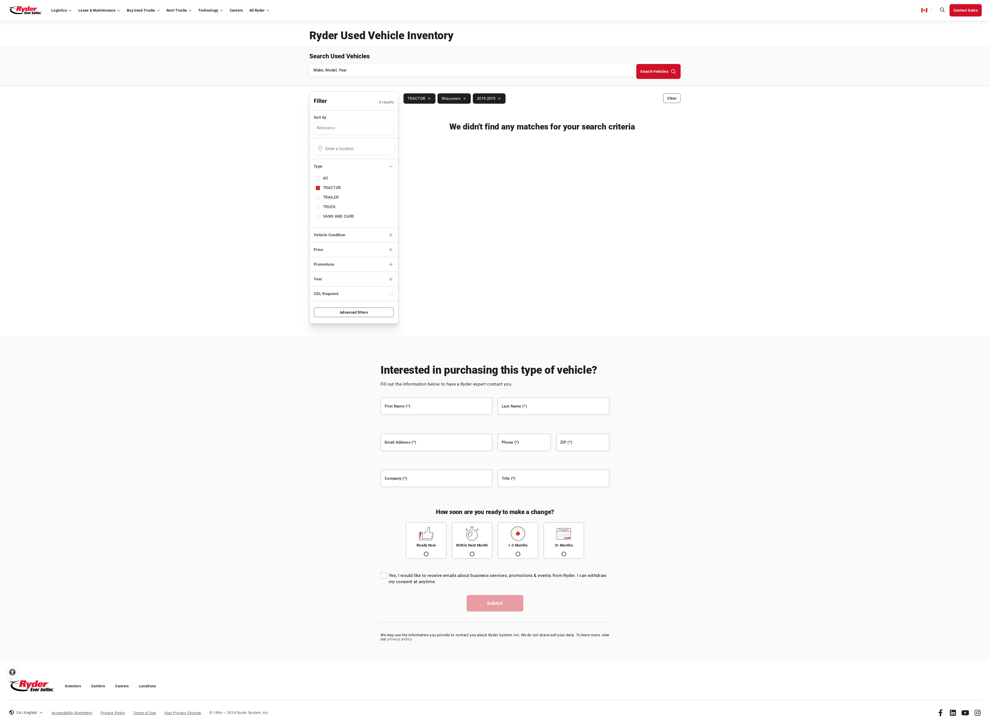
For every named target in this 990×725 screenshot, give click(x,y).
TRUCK (329, 207)
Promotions (324, 264)
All (325, 178)
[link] (940, 712)
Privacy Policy (113, 713)
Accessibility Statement (72, 713)
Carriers (98, 686)
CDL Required (326, 293)
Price (318, 249)
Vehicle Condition (329, 235)
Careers (122, 686)
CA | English (26, 713)
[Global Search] (942, 10)
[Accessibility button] (12, 672)
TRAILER (331, 197)
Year (318, 279)
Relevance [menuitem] (326, 128)
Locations (147, 686)
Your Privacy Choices (182, 713)
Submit (495, 603)
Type (318, 166)
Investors (73, 686)
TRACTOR (332, 187)
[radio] (426, 540)
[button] (927, 10)
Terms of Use (144, 713)
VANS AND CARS (338, 216)
